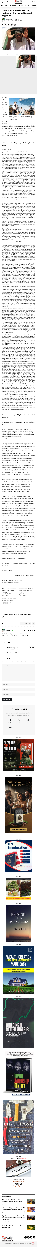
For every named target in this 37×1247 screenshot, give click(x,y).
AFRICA (29, 1219)
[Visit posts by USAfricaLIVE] (3, 630)
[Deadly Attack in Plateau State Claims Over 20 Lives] (31, 1227)
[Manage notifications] (33, 1243)
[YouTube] (28, 630)
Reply (33, 647)
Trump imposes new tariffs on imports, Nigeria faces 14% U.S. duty (25, 590)
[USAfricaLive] (19, 2)
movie (25, 614)
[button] (3, 2)
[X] (19, 721)
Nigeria (29, 614)
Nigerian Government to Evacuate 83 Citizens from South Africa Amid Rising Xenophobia (13, 1217)
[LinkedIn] (34, 630)
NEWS (28, 1211)
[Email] (8, 24)
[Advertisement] (18, 88)
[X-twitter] (28, 1237)
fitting (15, 614)
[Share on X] (5, 24)
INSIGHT (29, 1203)
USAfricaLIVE (9, 19)
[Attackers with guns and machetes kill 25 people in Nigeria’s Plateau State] (31, 1209)
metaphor (20, 614)
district (11, 614)
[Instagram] (30, 630)
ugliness (4, 617)
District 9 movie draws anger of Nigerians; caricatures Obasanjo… (9, 590)
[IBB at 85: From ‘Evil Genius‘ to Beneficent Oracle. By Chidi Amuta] (31, 1201)
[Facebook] (26, 630)
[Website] (24, 630)
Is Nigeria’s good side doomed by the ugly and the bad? (9, 599)
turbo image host (12, 647)
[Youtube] (10, 728)
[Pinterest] (32, 630)
